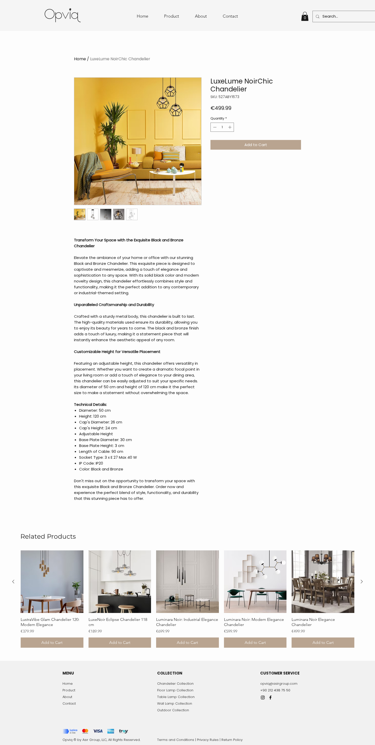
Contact (69, 703)
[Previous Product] (13, 581)
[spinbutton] (222, 127)
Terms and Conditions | (177, 739)
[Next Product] (362, 581)
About (67, 696)
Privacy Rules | (209, 739)
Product (68, 690)
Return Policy (232, 739)
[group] (187, 599)
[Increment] (230, 127)
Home (80, 59)
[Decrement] (214, 127)
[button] (305, 16)
